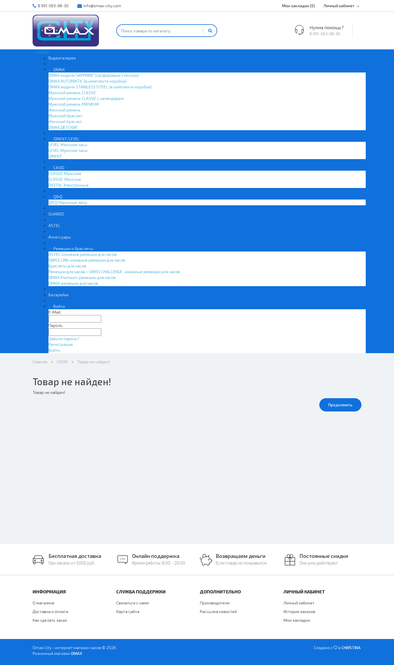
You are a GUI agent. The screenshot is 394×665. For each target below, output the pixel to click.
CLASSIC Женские (64, 179)
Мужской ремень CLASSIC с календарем (85, 98)
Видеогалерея (62, 57)
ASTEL (54, 225)
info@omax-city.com (102, 5)
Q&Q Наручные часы (67, 202)
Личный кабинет (339, 5)
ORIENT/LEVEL (66, 138)
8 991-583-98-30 (53, 5)
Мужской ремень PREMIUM (73, 104)
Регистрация (60, 344)
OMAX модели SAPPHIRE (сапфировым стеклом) (93, 75)
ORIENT (55, 156)
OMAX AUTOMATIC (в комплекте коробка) (87, 81)
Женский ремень (64, 109)
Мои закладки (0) (298, 5)
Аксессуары (59, 236)
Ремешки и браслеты (73, 248)
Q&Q (57, 196)
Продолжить (340, 404)
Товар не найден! (93, 361)
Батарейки (58, 294)
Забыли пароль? (63, 338)
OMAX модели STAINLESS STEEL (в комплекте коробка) (100, 86)
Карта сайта (127, 611)
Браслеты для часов (67, 265)
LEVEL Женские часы (67, 144)
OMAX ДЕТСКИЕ (63, 127)
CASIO (58, 167)
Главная (40, 361)
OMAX (59, 69)
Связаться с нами (132, 602)
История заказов (299, 611)
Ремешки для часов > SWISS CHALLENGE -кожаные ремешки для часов (114, 271)
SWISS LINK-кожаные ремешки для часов (86, 260)
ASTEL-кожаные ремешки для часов (82, 254)
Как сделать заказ (50, 620)
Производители (215, 602)
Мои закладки (297, 620)
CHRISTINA (351, 647)
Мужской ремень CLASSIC (72, 92)
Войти (59, 306)
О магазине (44, 602)
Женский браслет (65, 121)
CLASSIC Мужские (64, 173)
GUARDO (56, 213)
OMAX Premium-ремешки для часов (82, 277)
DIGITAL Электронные (68, 184)
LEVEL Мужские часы (68, 150)
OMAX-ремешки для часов (73, 283)
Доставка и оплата (50, 611)
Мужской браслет (65, 115)
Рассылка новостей (218, 611)
